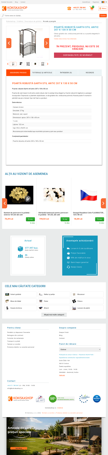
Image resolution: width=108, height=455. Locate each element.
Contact (23, 2)
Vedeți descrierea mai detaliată (65, 39)
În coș (30, 219)
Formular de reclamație (15, 338)
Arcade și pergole (49, 21)
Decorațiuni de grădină (33, 21)
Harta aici (62, 375)
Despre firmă (63, 332)
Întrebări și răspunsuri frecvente (18, 332)
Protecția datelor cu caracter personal (20, 347)
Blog (16, 2)
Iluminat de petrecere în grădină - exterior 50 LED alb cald (17, 214)
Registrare (96, 2)
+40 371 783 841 (13, 385)
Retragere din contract (15, 335)
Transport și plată (13, 341)
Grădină (20, 21)
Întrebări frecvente (6, 2)
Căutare (103, 16)
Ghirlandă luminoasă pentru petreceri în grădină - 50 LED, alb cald (53, 214)
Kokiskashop (10, 21)
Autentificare (86, 2)
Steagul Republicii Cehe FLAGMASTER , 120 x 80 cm (88, 214)
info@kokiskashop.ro (15, 388)
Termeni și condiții (13, 344)
